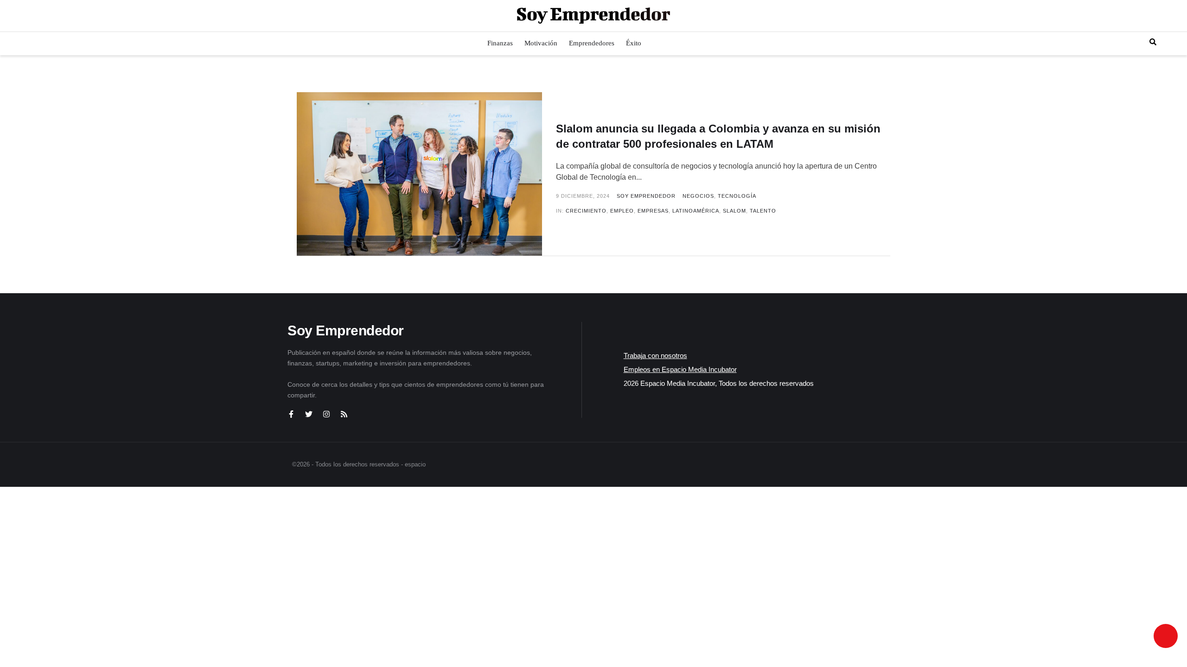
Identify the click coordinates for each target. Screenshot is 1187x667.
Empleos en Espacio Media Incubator (680, 369)
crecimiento (586, 211)
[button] (15, 15)
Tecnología (737, 196)
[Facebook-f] (291, 414)
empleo (622, 211)
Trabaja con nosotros (655, 355)
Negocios (698, 196)
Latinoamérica (695, 211)
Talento (763, 211)
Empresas (653, 211)
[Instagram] (326, 414)
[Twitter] (309, 414)
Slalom (734, 211)
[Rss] (344, 414)
